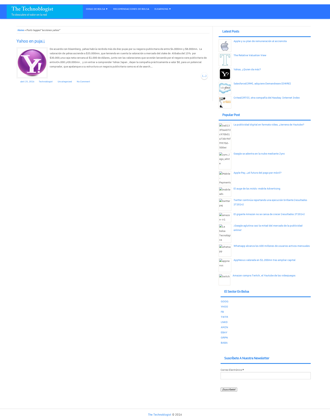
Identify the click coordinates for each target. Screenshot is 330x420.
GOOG (224, 301)
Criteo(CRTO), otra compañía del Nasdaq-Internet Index (267, 97)
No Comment (83, 81)
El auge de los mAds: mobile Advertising (257, 188)
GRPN (224, 337)
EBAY (224, 332)
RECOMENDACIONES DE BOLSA (131, 9)
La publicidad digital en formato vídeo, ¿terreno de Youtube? (269, 124)
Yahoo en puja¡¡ (30, 41)
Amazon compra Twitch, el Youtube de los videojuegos (264, 275)
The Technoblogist (159, 414)
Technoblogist (46, 81)
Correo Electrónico (232, 370)
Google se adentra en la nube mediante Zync (259, 153)
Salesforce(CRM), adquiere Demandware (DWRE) (262, 83)
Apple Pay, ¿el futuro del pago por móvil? (257, 173)
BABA (224, 343)
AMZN (224, 327)
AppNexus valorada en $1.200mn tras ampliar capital (264, 260)
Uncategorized (65, 81)
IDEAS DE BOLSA (95, 9)
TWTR (224, 317)
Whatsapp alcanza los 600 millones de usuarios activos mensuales (272, 246)
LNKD (224, 322)
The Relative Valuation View (250, 55)
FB (222, 312)
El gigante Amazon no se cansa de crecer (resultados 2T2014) (269, 214)
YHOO (224, 306)
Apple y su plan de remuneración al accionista (260, 41)
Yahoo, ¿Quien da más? (247, 69)
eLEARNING (161, 9)
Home (20, 30)
